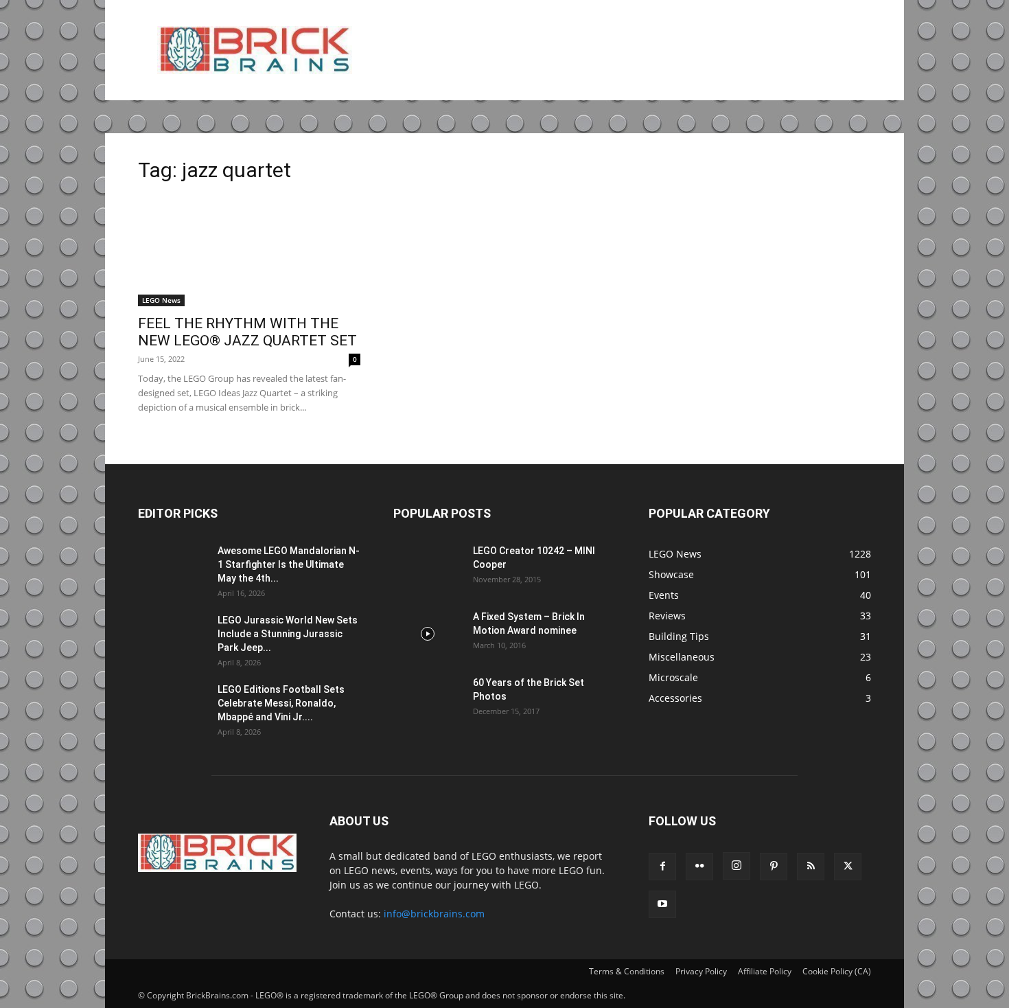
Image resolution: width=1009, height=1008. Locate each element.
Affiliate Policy (764, 971)
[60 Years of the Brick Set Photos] (427, 700)
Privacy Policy (701, 971)
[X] (847, 866)
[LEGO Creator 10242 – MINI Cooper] (427, 568)
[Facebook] (662, 866)
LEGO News (161, 300)
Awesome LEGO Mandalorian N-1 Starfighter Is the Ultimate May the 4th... (289, 564)
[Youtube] (662, 904)
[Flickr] (699, 866)
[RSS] (810, 866)
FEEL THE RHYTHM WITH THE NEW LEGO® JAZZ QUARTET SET (247, 332)
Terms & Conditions (626, 971)
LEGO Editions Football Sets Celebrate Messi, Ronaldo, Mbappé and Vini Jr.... (281, 703)
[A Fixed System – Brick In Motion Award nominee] (427, 634)
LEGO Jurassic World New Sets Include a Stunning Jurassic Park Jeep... (288, 634)
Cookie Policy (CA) (836, 971)
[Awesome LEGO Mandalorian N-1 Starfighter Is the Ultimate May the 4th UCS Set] (172, 568)
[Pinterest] (773, 866)
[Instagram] (736, 866)
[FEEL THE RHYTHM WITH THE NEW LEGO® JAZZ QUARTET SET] (249, 251)
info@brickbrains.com (434, 913)
